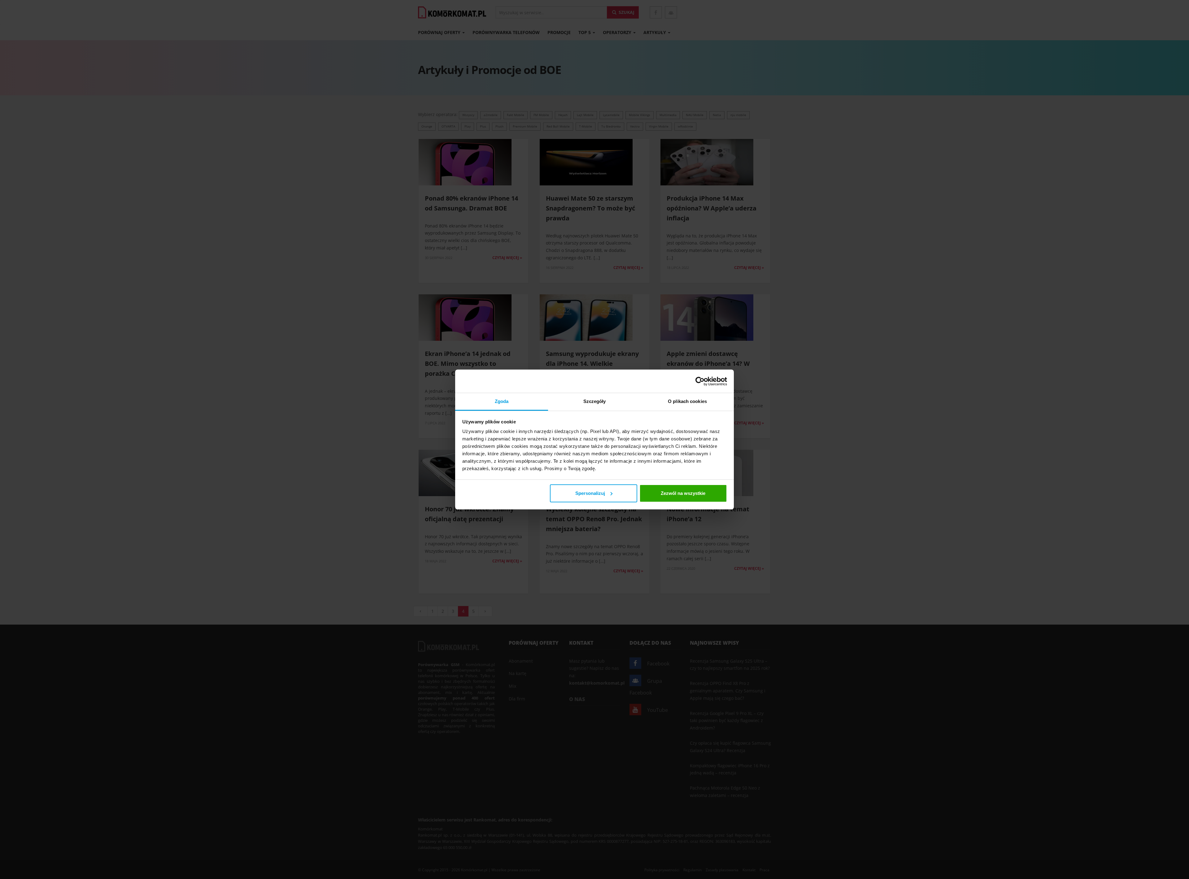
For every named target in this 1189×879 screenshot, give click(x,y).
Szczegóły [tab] (594, 401)
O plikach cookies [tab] (687, 401)
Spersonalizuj (590, 493)
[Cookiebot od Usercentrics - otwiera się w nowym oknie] (700, 381)
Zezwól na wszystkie (683, 493)
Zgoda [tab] (502, 401)
